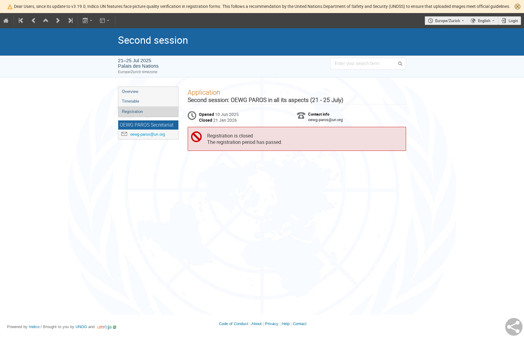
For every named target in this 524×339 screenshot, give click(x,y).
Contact (300, 323)
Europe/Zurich (447, 20)
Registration (132, 111)
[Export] (87, 20)
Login (513, 20)
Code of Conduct (233, 323)
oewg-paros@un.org (147, 134)
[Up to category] (46, 20)
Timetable (130, 101)
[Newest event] (70, 20)
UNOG (81, 326)
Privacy (271, 323)
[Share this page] (513, 327)
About (256, 323)
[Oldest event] (21, 20)
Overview (130, 91)
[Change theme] (105, 20)
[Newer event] (58, 20)
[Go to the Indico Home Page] (6, 20)
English (484, 20)
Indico (34, 326)
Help (286, 323)
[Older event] (34, 20)
